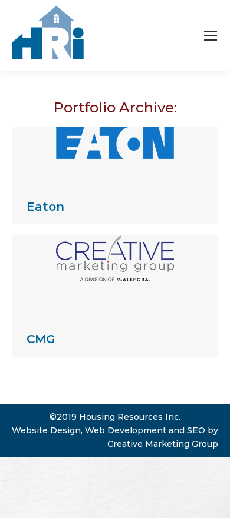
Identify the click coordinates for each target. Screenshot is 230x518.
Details (131, 155)
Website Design (46, 430)
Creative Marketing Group (162, 444)
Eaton (45, 207)
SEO (196, 430)
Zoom (99, 155)
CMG (41, 339)
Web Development (125, 430)
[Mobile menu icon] (210, 36)
